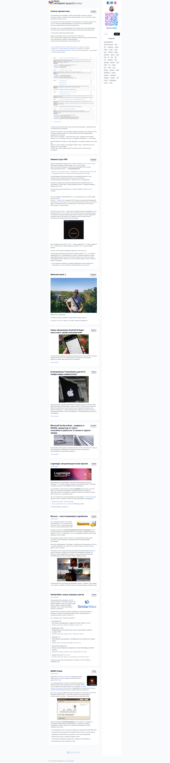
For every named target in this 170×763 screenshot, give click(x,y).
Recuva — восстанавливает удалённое (69, 516)
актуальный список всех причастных (63, 47)
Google (110, 49)
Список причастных (60, 11)
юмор (111, 82)
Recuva (93, 550)
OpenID (112, 54)
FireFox (105, 49)
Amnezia (94, 211)
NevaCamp (106, 54)
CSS (105, 47)
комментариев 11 (54, 518)
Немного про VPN (59, 159)
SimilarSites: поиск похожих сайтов (67, 594)
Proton (85, 253)
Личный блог (111, 38)
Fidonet (116, 47)
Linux (105, 52)
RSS (112, 57)
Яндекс (114, 65)
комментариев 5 (54, 673)
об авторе (71, 760)
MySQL (116, 52)
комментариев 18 (55, 597)
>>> (79, 752)
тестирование (112, 80)
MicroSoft (110, 52)
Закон (117, 62)
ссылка (62, 213)
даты (114, 67)
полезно (113, 72)
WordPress (110, 59)
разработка (113, 75)
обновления (107, 72)
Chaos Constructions (108, 44)
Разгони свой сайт (66, 676)
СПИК (105, 65)
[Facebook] (108, 3)
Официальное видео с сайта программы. (63, 501)
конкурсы (112, 70)
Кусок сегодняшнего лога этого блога (62, 503)
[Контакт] (111, 30)
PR (108, 57)
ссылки (105, 80)
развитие (106, 75)
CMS (116, 44)
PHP (105, 57)
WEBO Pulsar (56, 671)
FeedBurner (110, 47)
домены (106, 70)
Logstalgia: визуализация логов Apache (69, 464)
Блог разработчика (59, 760)
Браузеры (106, 62)
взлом (109, 67)
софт (118, 77)
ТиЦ (109, 65)
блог (105, 67)
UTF (105, 59)
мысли (117, 70)
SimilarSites (70, 600)
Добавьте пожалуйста (69, 48)
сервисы (113, 77)
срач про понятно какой (88, 163)
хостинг (106, 82)
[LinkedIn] (111, 3)
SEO (116, 57)
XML (116, 59)
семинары (106, 77)
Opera (117, 54)
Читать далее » (55, 362)
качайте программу (91, 497)
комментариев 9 (54, 466)
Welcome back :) (58, 274)
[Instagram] (115, 3)
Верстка (112, 62)
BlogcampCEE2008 (108, 42)
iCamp (115, 49)
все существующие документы (62, 50)
